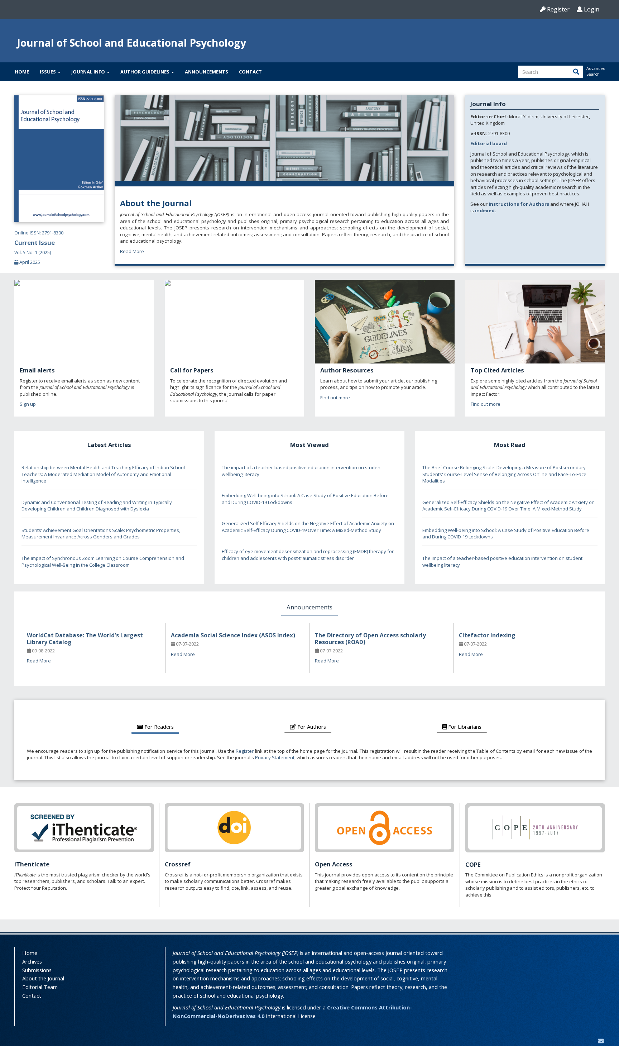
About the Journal (43, 978)
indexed (485, 210)
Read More (132, 251)
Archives (32, 961)
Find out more (335, 397)
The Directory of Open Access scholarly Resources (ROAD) (370, 638)
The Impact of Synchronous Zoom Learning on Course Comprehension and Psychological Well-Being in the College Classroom (102, 561)
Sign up (28, 404)
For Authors (311, 726)
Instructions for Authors (519, 204)
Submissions (37, 970)
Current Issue (34, 246)
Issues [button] (48, 71)
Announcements (206, 71)
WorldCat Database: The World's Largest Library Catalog (85, 638)
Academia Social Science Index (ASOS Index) (233, 635)
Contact (250, 71)
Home (22, 71)
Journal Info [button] (88, 71)
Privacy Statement (274, 757)
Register (558, 9)
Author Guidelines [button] (145, 71)
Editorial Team (40, 986)
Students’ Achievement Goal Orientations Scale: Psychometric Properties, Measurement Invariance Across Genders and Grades (100, 533)
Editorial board (488, 143)
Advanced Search (595, 71)
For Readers (158, 726)
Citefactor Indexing (487, 635)
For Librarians (464, 726)
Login (590, 9)
